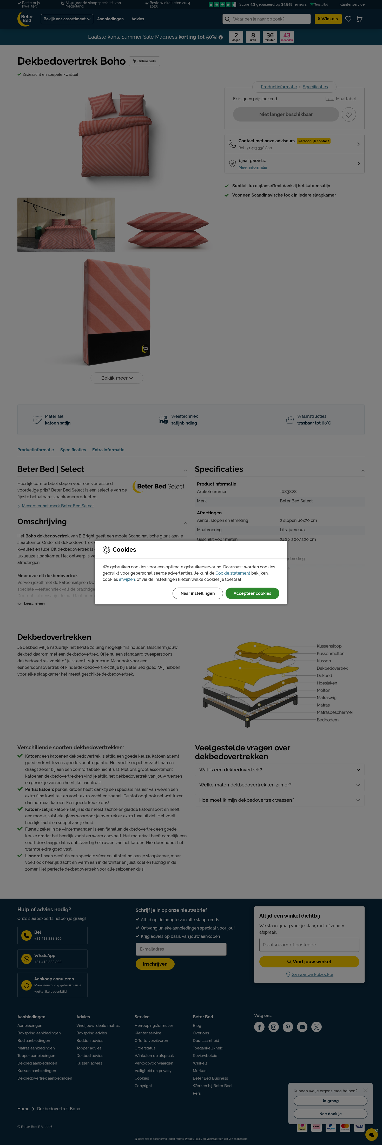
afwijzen (127, 579)
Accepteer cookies (252, 593)
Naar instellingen (198, 593)
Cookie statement (232, 573)
